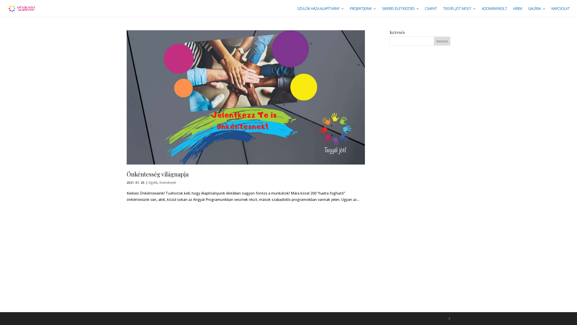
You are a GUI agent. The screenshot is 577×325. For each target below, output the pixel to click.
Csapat (431, 9)
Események (167, 182)
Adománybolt (494, 9)
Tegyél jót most (457, 9)
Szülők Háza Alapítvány (318, 9)
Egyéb (153, 182)
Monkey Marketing (151, 318)
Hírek (517, 9)
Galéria (534, 9)
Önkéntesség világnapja (158, 174)
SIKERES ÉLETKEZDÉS (398, 9)
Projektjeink (361, 9)
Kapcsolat (560, 9)
